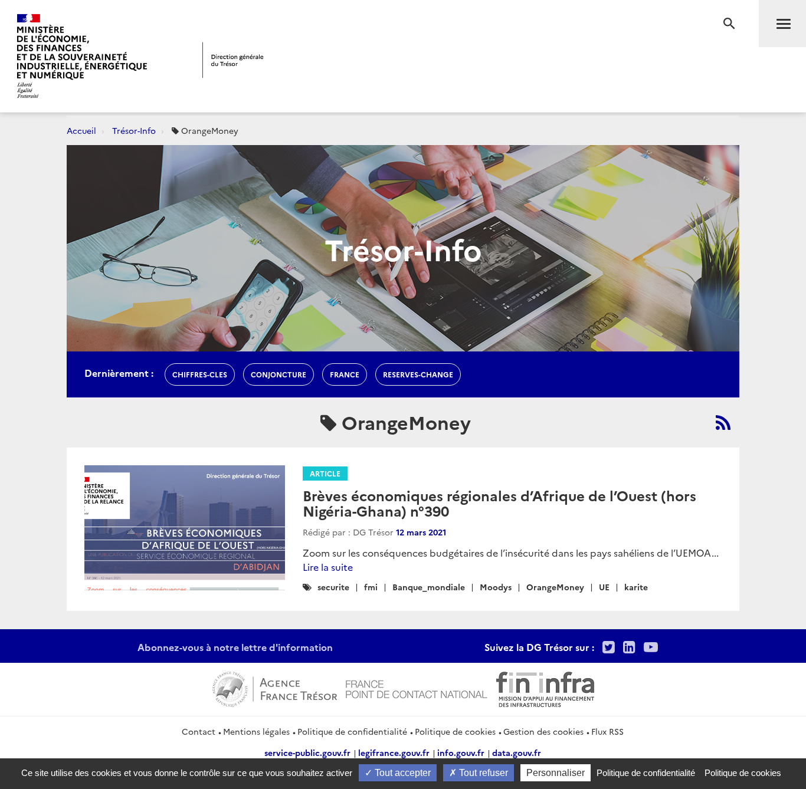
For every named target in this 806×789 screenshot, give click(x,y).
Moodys (496, 587)
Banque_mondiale (428, 587)
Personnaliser (555, 773)
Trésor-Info (134, 130)
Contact (198, 731)
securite (333, 587)
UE (604, 587)
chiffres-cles (199, 374)
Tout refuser (482, 773)
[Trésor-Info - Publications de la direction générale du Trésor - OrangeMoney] (723, 422)
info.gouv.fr (460, 752)
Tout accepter (401, 773)
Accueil (81, 130)
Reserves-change (418, 374)
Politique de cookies (455, 731)
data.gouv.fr (516, 752)
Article (325, 473)
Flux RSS (607, 731)
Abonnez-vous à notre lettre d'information (235, 647)
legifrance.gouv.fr (394, 752)
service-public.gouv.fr (307, 752)
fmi (371, 587)
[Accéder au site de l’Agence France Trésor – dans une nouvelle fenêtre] (274, 687)
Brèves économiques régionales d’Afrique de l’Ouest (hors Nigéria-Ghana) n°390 (499, 502)
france (344, 374)
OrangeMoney (555, 587)
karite (636, 587)
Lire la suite (328, 566)
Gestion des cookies (543, 731)
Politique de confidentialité (352, 731)
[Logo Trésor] (233, 59)
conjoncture (278, 374)
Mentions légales (256, 731)
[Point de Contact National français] (416, 687)
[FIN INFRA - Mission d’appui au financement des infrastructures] (545, 687)
